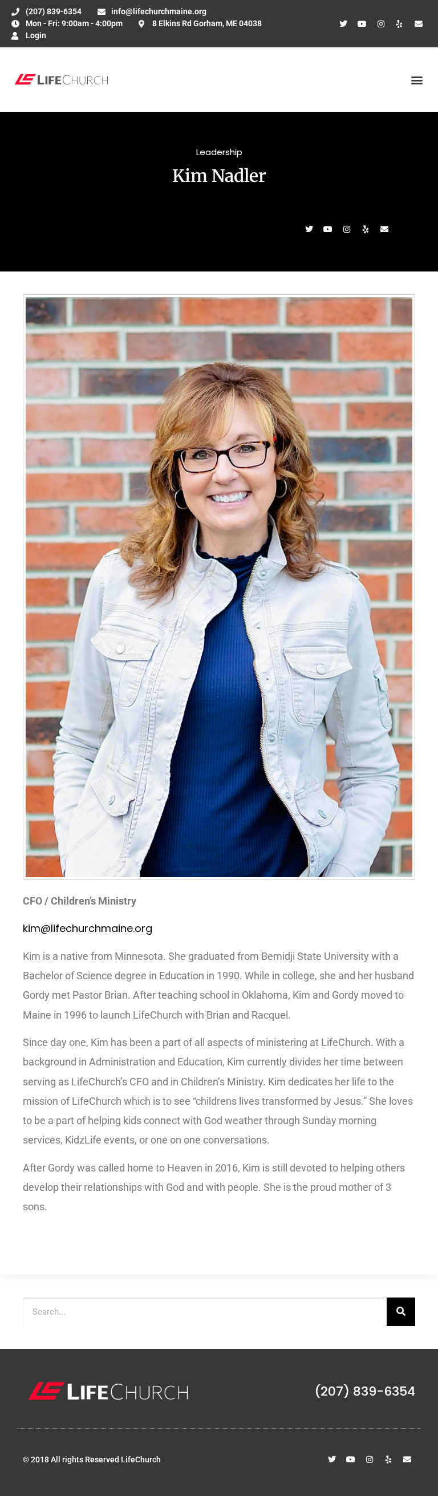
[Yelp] (400, 24)
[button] (417, 79)
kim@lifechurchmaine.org (89, 928)
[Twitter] (343, 24)
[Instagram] (381, 24)
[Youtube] (362, 24)
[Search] (401, 1312)
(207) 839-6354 (364, 1391)
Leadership (219, 152)
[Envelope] (419, 24)
